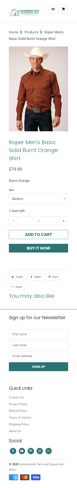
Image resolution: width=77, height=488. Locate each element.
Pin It (55, 276)
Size (11, 189)
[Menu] (53, 9)
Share (37, 276)
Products (31, 32)
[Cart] (63, 9)
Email (19, 286)
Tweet (19, 276)
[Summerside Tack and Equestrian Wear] (24, 12)
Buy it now (38, 248)
